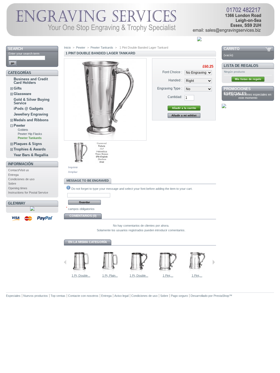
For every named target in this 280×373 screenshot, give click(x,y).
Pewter (19, 125)
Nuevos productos (35, 295)
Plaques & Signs (28, 144)
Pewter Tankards (30, 138)
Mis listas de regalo (248, 79)
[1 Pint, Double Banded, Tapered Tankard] (197, 272)
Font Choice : (172, 72)
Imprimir (73, 167)
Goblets (23, 129)
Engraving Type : (169, 88)
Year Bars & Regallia (31, 155)
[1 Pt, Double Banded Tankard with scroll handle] (139, 272)
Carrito (232, 49)
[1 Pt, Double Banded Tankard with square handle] (81, 272)
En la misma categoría (87, 242)
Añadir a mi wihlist (183, 115)
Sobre (12, 183)
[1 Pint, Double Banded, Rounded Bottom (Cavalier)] (168, 272)
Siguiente (213, 262)
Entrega (13, 174)
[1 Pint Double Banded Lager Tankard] (80, 162)
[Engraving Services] (140, 35)
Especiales (13, 295)
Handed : (175, 80)
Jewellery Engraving (31, 114)
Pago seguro (179, 295)
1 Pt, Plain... (110, 275)
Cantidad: (175, 97)
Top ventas (58, 295)
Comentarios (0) (83, 215)
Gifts (18, 88)
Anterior (65, 262)
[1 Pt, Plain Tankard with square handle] (110, 272)
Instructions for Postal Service (28, 192)
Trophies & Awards (30, 149)
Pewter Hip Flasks (30, 133)
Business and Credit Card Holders (31, 81)
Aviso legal (121, 295)
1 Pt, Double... (81, 275)
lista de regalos (241, 66)
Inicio (67, 47)
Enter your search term (23, 53)
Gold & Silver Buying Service (31, 101)
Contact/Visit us (18, 170)
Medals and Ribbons (31, 120)
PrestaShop (221, 295)
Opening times (17, 188)
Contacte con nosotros (83, 295)
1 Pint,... (168, 275)
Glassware (22, 94)
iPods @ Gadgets (28, 108)
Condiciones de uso (21, 179)
